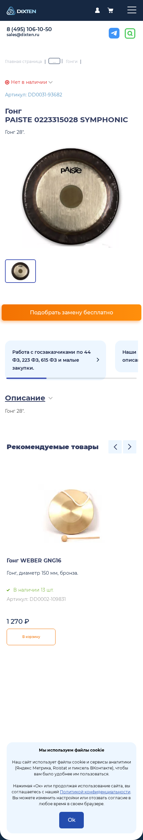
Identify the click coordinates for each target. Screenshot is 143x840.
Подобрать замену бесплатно (71, 312)
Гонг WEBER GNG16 (34, 560)
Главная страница (23, 61)
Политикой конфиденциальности (95, 791)
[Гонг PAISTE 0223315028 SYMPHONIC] (71, 196)
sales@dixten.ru (23, 34)
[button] (115, 446)
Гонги (71, 61)
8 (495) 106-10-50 (29, 29)
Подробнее (55, 360)
